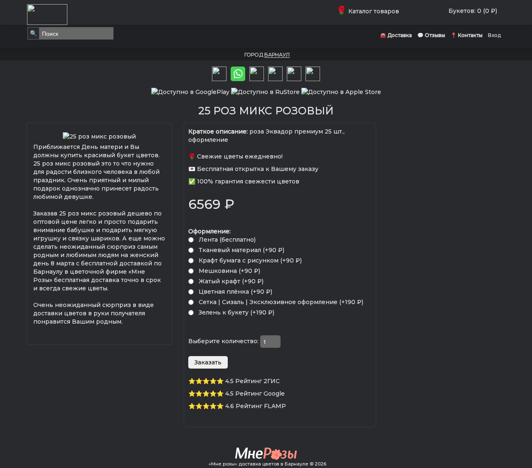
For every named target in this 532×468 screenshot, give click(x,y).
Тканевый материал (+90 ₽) (241, 250)
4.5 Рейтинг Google (255, 393)
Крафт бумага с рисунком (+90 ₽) (250, 260)
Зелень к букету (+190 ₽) (236, 312)
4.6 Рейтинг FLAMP (255, 406)
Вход (494, 35)
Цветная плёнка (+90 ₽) (235, 291)
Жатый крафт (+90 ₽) (231, 281)
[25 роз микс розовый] (99, 135)
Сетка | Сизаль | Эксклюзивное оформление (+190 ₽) (281, 302)
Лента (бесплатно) (227, 239)
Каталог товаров (369, 11)
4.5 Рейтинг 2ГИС (252, 381)
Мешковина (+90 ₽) (229, 271)
